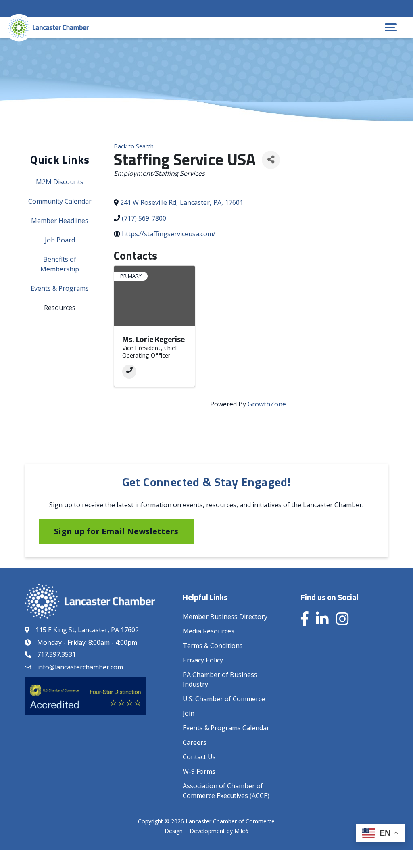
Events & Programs (60, 288)
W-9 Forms (199, 771)
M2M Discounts (59, 181)
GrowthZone (267, 404)
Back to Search (134, 146)
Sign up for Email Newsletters (116, 531)
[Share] (271, 160)
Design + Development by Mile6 (206, 831)
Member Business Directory (225, 616)
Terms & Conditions (213, 645)
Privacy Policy (203, 660)
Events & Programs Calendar (226, 727)
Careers (194, 742)
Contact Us (199, 756)
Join (188, 713)
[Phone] (129, 372)
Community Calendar (60, 201)
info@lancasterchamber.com (80, 666)
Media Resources (208, 631)
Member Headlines (59, 220)
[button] (391, 27)
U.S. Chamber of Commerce (224, 698)
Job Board (60, 239)
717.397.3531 (56, 654)
